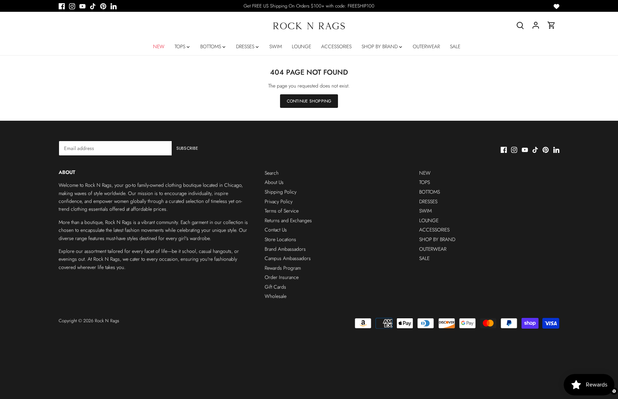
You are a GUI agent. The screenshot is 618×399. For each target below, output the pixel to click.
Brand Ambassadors (285, 249)
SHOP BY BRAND (437, 239)
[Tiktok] (93, 6)
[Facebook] (62, 6)
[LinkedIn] (114, 6)
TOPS (424, 182)
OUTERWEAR (432, 249)
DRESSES (428, 201)
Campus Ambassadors (288, 258)
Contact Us (276, 229)
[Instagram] (72, 6)
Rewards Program (283, 267)
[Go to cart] (551, 25)
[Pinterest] (103, 6)
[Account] (536, 25)
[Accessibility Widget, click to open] (614, 391)
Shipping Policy (280, 191)
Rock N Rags (107, 321)
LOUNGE (428, 220)
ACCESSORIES (434, 229)
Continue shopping (309, 101)
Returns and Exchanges (288, 220)
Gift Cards (275, 286)
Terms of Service (282, 210)
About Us (274, 182)
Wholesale (275, 296)
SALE (424, 258)
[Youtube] (82, 6)
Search (272, 172)
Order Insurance (282, 277)
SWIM (425, 210)
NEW (425, 172)
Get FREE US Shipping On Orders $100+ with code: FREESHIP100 (309, 6)
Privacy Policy (279, 201)
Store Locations (280, 239)
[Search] (520, 25)
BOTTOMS (429, 191)
